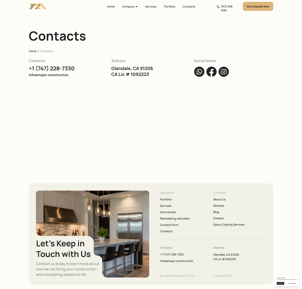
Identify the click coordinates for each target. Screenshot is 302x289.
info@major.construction (48, 75)
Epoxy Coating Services (229, 224)
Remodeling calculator (175, 218)
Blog (216, 212)
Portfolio (169, 6)
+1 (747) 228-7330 (52, 68)
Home (111, 6)
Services (150, 6)
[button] (258, 6)
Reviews (218, 206)
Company (128, 6)
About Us (219, 199)
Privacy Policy (222, 276)
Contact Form (169, 225)
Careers (218, 218)
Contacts (189, 6)
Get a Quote (168, 212)
